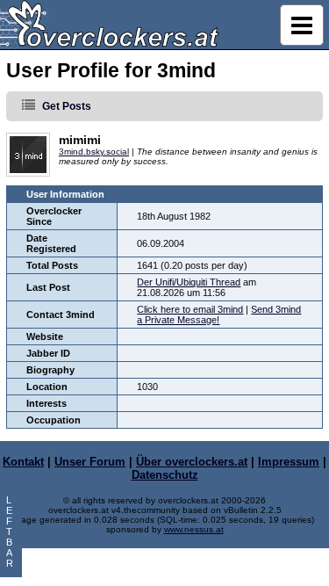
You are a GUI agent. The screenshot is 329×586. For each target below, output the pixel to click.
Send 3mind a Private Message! (219, 314)
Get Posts (66, 106)
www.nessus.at (194, 529)
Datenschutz (165, 474)
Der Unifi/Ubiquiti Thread (188, 282)
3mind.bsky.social (94, 151)
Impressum (288, 461)
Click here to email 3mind (190, 309)
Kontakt (23, 461)
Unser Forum (89, 461)
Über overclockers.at (191, 461)
